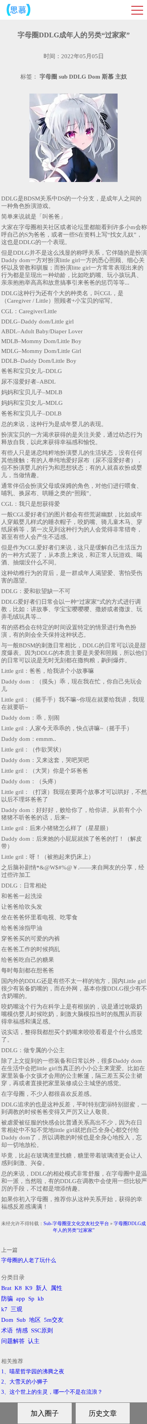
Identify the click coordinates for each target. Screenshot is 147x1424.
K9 (29, 1288)
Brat (6, 1288)
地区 (35, 1320)
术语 (7, 1330)
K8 (18, 1288)
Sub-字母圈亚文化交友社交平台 (76, 1223)
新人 (41, 1288)
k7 (4, 1309)
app (20, 1298)
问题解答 (13, 1341)
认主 (34, 1341)
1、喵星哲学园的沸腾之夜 (32, 1371)
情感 (22, 1330)
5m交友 (54, 1320)
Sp (31, 1298)
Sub (21, 1320)
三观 (16, 1309)
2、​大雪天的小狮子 (24, 1382)
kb (41, 1298)
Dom (7, 1320)
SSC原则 (42, 1330)
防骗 (7, 1298)
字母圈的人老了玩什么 (28, 1260)
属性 (56, 1288)
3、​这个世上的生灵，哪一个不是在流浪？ (52, 1392)
